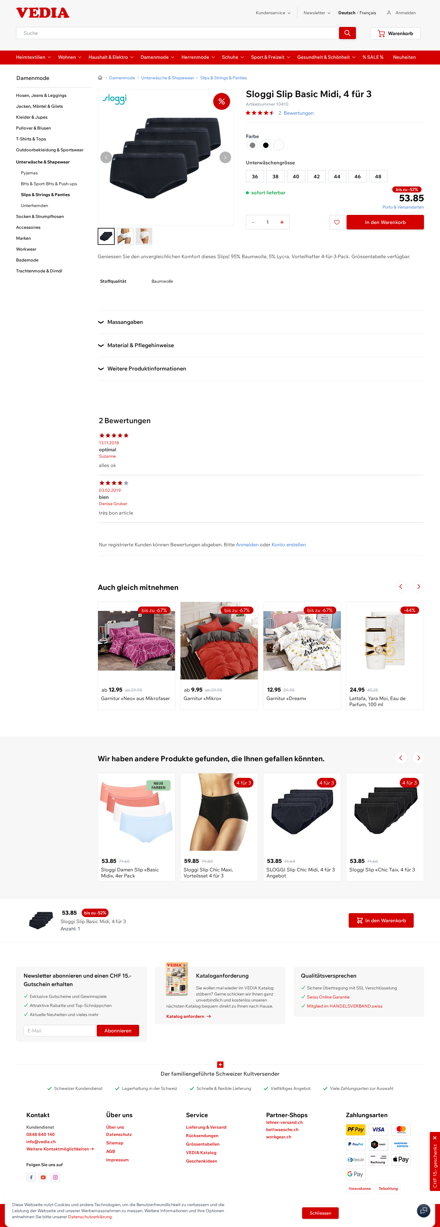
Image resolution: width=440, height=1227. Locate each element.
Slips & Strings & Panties (45, 194)
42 (317, 176)
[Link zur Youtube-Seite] (44, 1177)
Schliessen (320, 1213)
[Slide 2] (125, 236)
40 (296, 176)
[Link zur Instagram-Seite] (55, 1177)
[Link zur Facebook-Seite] (32, 1177)
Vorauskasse (360, 1188)
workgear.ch (278, 1137)
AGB (110, 1151)
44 (337, 176)
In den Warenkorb (385, 222)
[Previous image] (106, 157)
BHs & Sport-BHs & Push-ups (49, 183)
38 (275, 176)
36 (255, 176)
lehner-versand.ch (284, 1122)
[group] (261, 113)
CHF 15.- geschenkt (435, 1166)
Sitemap (114, 1143)
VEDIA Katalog (201, 1152)
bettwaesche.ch (282, 1129)
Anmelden (247, 544)
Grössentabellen (203, 1144)
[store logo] (43, 12)
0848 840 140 (40, 1134)
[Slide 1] (106, 236)
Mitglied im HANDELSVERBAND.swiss (345, 1006)
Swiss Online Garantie (328, 997)
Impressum (117, 1160)
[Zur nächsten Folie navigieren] (418, 587)
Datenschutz (119, 1134)
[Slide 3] (144, 236)
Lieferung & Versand (206, 1127)
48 (378, 176)
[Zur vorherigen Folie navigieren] (401, 587)
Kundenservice (270, 12)
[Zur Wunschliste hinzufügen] (337, 222)
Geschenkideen (201, 1161)
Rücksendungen (202, 1135)
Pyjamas (29, 173)
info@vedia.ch (41, 1141)
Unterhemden (34, 205)
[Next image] (225, 157)
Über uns (115, 1127)
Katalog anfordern (185, 1016)
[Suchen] (347, 33)
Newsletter (314, 12)
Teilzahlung (388, 1188)
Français (368, 12)
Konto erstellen (289, 544)
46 (357, 176)
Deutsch (346, 12)
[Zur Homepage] (100, 78)
